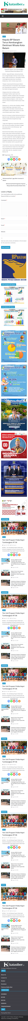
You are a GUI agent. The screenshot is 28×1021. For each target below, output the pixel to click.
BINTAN (3, 1000)
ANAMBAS (4, 994)
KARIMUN (3, 1003)
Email (3, 225)
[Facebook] (9, 159)
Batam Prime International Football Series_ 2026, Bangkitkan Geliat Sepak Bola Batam (17, 573)
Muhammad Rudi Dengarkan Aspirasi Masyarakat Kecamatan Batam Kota (15, 184)
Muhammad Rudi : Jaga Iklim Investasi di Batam (13, 179)
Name (3, 218)
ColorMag (9, 1018)
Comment (4, 200)
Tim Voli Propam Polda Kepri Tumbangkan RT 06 (13, 541)
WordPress (15, 1018)
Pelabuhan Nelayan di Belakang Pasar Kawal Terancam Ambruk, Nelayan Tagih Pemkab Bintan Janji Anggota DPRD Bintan (18, 583)
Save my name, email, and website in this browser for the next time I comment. (14, 242)
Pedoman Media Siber (6, 987)
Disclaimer (4, 984)
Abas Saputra (14, 50)
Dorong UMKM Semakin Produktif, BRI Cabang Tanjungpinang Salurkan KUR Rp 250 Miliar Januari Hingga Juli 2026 (18, 562)
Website (3, 231)
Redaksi (3, 981)
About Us (3, 974)
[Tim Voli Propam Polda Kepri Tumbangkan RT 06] (14, 528)
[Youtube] (14, 159)
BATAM (4, 36)
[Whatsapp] (11, 159)
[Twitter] (16, 159)
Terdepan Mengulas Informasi (16, 1016)
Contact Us (4, 978)
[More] (19, 159)
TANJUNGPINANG (6, 1006)
